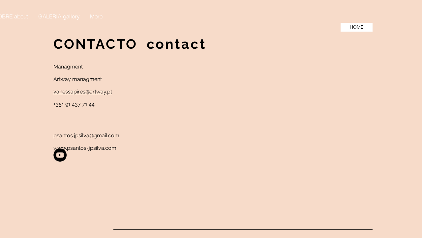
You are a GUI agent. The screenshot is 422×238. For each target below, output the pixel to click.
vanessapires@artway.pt (82, 92)
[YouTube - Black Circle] (60, 155)
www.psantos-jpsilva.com (84, 148)
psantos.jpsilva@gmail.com (86, 135)
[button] (59, 16)
